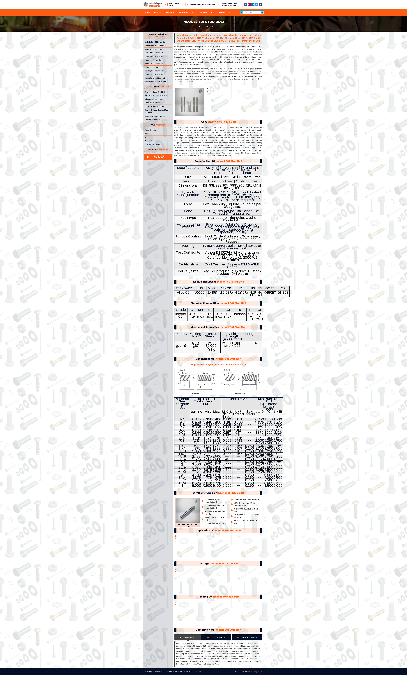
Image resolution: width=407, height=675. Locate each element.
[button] (158, 157)
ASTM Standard (199, 12)
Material (170, 12)
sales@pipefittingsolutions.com (203, 4)
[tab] (187, 637)
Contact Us (224, 12)
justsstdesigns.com (255, 671)
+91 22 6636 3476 (174, 4)
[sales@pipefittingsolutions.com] (186, 4)
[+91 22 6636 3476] (166, 4)
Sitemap (197, 671)
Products (183, 12)
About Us (158, 12)
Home (147, 12)
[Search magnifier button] (262, 12)
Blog (213, 12)
